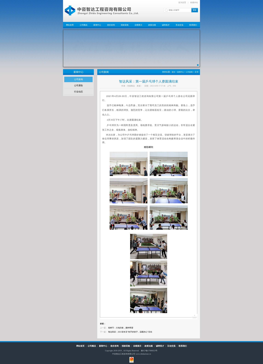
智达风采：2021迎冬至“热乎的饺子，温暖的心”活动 (130, 332)
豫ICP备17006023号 (149, 351)
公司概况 (83, 25)
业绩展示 (138, 25)
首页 (173, 72)
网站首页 (70, 25)
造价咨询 (111, 25)
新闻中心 (97, 25)
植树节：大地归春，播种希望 (120, 328)
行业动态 (78, 91)
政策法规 (152, 25)
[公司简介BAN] (131, 50)
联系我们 (193, 25)
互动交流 (179, 25)
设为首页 (182, 3)
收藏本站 (194, 3)
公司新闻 (78, 79)
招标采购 (124, 25)
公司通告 (78, 85)
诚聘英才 (166, 25)
